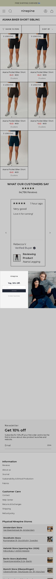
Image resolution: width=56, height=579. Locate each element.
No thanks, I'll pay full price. (14, 296)
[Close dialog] (54, 272)
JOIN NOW (13, 290)
